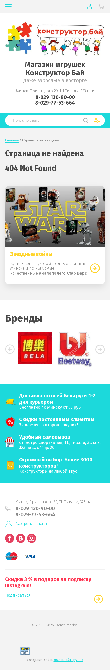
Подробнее (95, 268)
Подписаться (18, 595)
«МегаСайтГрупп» (68, 660)
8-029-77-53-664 (55, 103)
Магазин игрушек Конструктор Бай (55, 68)
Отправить (98, 599)
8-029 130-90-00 (55, 97)
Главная (12, 140)
